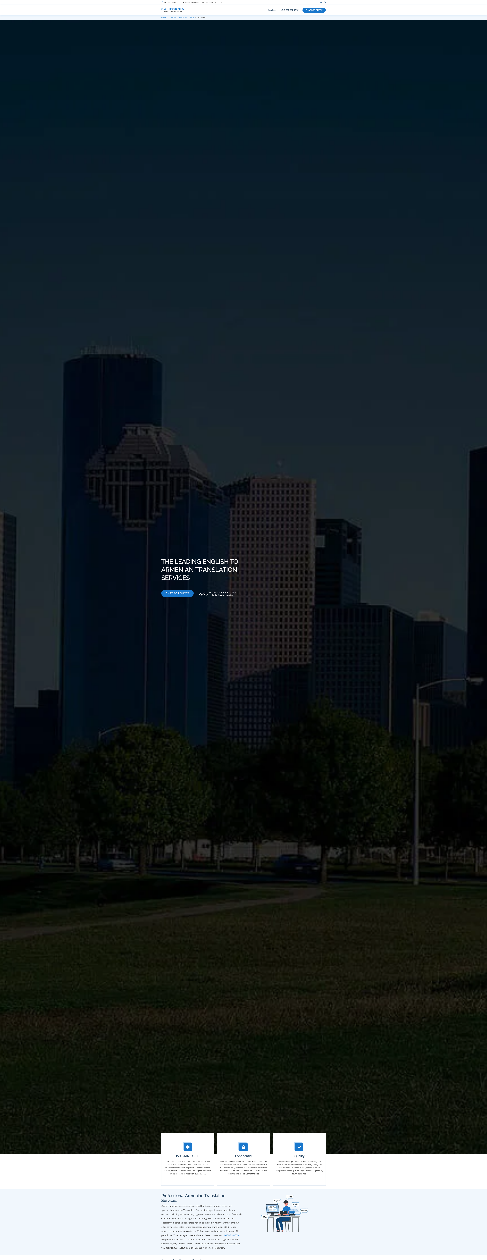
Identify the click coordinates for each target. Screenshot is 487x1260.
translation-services (178, 17)
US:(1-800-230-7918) (290, 10)
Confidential (243, 1156)
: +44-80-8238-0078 (191, 2)
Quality (299, 1156)
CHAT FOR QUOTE (314, 10)
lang (192, 17)
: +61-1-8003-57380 (212, 2)
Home (163, 17)
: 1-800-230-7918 (172, 2)
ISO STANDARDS (187, 1156)
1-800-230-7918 (232, 1235)
